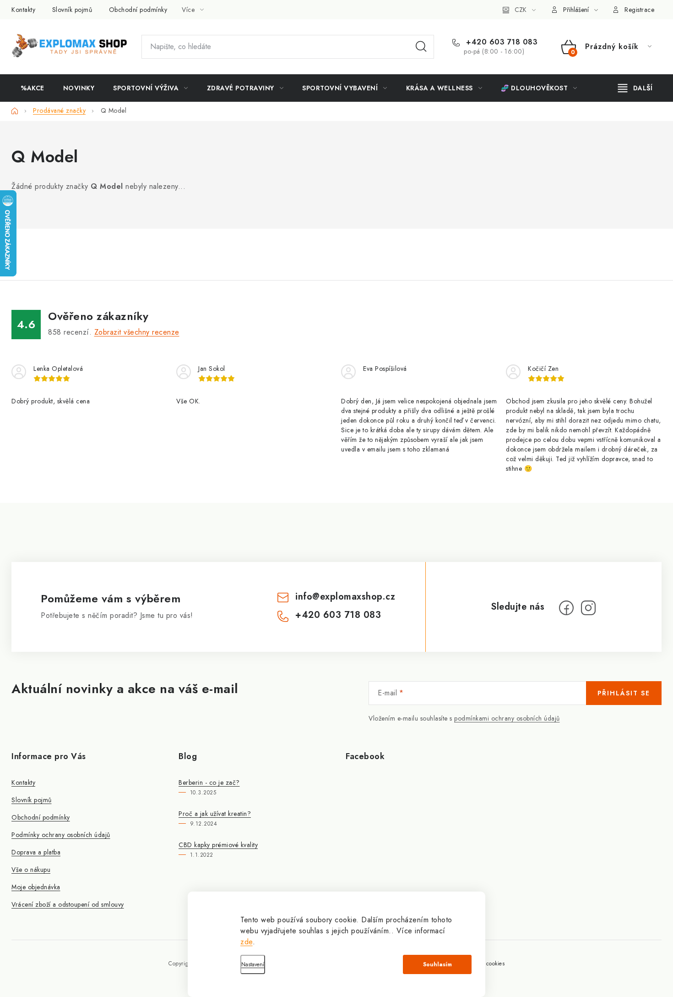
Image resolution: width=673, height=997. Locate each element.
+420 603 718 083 (500, 42)
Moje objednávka (35, 887)
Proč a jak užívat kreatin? (215, 813)
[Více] (635, 88)
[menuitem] (32, 88)
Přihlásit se (623, 693)
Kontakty (23, 9)
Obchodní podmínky (138, 9)
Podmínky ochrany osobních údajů (60, 834)
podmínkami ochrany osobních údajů (507, 718)
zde (246, 941)
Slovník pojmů (72, 9)
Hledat (421, 47)
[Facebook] (566, 607)
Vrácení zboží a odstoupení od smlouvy (67, 904)
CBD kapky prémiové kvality (218, 844)
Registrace (639, 9)
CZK (520, 9)
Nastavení (252, 964)
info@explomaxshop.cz (345, 596)
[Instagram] (588, 607)
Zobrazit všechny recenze (136, 332)
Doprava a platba (35, 852)
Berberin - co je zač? (209, 782)
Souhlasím (437, 964)
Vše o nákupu (30, 869)
